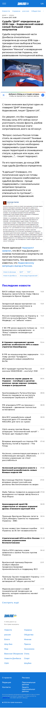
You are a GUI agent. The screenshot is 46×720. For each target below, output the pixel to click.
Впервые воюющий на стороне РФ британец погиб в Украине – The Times (19, 443)
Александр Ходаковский (28, 275)
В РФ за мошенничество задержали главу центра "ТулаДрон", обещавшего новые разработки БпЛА (20, 357)
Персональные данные (28, 683)
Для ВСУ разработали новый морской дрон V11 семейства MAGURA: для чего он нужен (16, 419)
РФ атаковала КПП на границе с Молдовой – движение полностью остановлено (19, 407)
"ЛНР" (29, 272)
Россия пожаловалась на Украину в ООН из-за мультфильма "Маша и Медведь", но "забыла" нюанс (20, 318)
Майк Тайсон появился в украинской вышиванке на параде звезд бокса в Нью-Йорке (20, 494)
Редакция (6, 682)
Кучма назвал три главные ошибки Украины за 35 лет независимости (19, 529)
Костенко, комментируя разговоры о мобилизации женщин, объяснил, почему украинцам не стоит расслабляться (20, 456)
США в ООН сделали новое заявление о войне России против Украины (19, 552)
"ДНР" (21, 272)
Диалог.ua (6, 697)
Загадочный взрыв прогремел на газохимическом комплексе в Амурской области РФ (19, 306)
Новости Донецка (9, 272)
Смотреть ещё (10, 602)
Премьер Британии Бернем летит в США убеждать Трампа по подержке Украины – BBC (20, 518)
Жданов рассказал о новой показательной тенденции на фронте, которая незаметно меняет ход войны (20, 592)
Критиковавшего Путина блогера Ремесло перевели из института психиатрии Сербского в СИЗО (19, 395)
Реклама (26, 678)
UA (42, 3)
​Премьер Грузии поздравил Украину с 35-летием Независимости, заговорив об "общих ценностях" (20, 579)
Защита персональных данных (28, 689)
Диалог (4, 15)
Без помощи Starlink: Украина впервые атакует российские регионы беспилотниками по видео (20, 482)
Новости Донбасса (10, 275)
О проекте (7, 678)
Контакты (6, 687)
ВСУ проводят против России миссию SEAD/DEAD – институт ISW (20, 370)
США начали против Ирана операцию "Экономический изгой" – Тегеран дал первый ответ (20, 431)
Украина (11, 15)
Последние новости (16, 285)
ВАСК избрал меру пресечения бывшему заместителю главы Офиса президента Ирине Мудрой (20, 294)
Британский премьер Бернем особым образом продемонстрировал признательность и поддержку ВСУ (20, 565)
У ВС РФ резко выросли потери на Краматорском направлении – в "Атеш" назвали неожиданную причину (19, 331)
